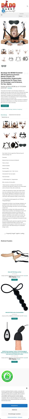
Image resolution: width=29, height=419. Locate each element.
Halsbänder (15, 109)
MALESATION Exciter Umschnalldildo (14, 312)
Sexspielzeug (19, 109)
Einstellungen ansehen (14, 414)
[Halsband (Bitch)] (27, 73)
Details (10, 88)
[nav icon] (1, 15)
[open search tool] (27, 6)
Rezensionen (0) (5, 117)
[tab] (4, 115)
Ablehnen (14, 409)
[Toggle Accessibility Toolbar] (3, 11)
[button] (27, 388)
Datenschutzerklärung (12, 417)
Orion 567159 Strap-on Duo (14, 272)
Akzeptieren (14, 405)
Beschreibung (4, 114)
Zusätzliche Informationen (14, 114)
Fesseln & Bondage (8, 109)
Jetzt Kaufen (14, 279)
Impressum (20, 417)
